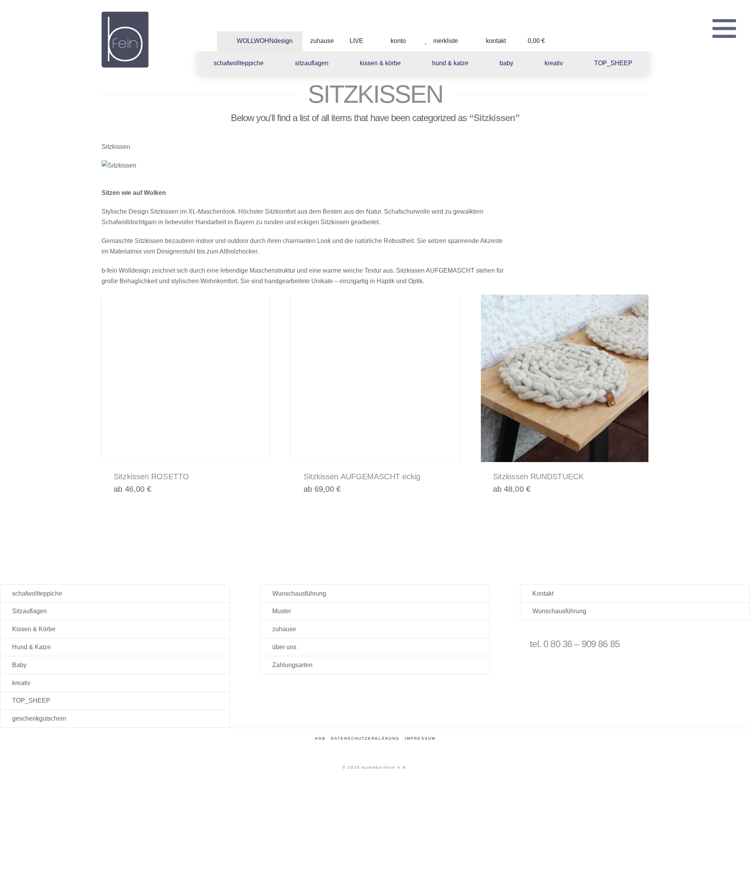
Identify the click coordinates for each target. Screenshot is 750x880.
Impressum (420, 738)
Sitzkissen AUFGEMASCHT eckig (362, 476)
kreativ (21, 683)
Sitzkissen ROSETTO (151, 476)
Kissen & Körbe (33, 629)
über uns (284, 647)
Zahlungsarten (292, 665)
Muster (281, 611)
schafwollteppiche (37, 593)
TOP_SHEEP (31, 700)
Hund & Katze (31, 647)
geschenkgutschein (39, 718)
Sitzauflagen (29, 611)
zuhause (284, 629)
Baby (19, 665)
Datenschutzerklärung (365, 738)
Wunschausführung (299, 593)
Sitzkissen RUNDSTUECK (538, 476)
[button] (724, 27)
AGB (320, 738)
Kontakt (543, 593)
